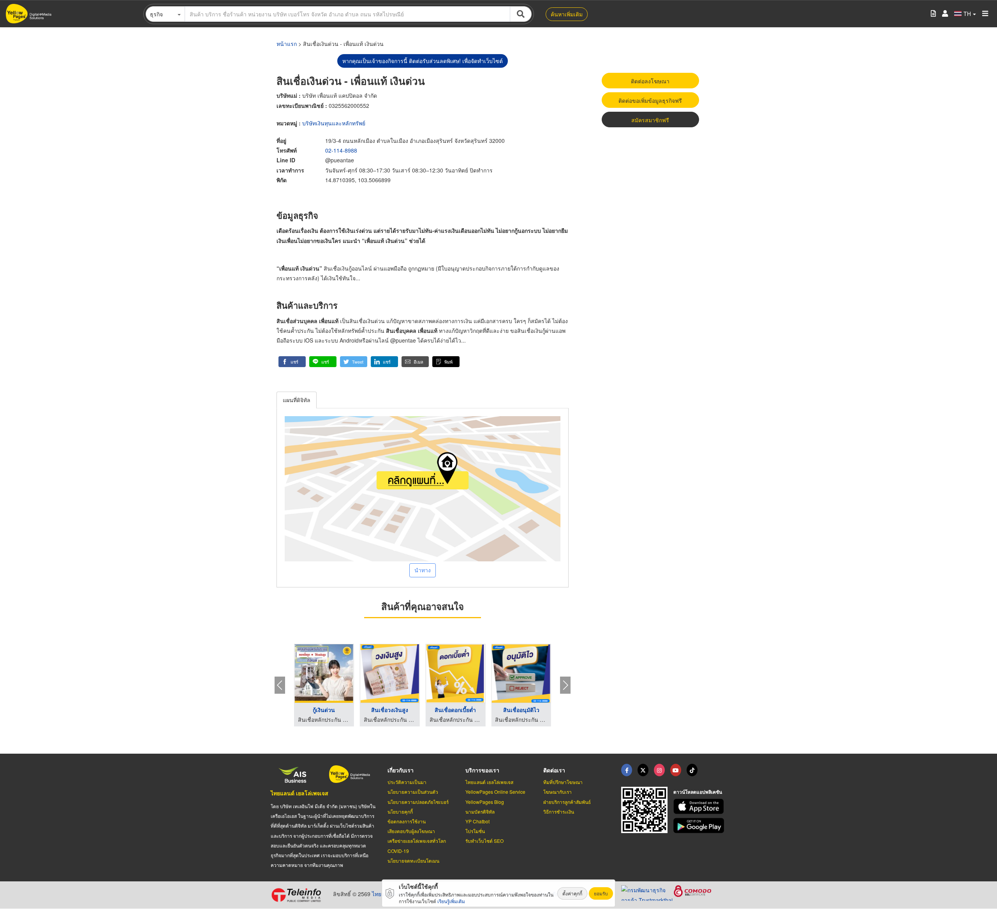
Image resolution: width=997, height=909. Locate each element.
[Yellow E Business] (626, 770)
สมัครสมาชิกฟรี (650, 120)
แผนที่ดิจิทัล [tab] (296, 400)
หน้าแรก (287, 43)
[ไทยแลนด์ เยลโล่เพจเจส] (643, 770)
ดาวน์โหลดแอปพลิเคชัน (697, 791)
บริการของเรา (482, 770)
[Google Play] (699, 825)
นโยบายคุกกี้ (400, 811)
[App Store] (699, 806)
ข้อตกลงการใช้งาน (407, 821)
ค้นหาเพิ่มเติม (567, 14)
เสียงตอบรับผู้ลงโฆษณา (411, 831)
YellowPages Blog (484, 801)
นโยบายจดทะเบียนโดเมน (413, 860)
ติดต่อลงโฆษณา (650, 81)
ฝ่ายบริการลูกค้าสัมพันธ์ (567, 801)
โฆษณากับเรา (557, 791)
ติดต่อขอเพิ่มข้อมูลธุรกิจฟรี (650, 100)
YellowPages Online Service (495, 791)
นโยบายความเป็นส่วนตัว (413, 791)
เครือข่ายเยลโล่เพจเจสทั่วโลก (417, 840)
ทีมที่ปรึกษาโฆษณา (563, 782)
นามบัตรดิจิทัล (480, 811)
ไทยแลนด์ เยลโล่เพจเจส (299, 793)
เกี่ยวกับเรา (401, 770)
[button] (292, 361)
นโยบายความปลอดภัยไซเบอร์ (418, 801)
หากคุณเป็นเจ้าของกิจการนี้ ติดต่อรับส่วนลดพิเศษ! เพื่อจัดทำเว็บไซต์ (422, 61)
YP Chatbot (477, 821)
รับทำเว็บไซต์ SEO (484, 840)
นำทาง (422, 570)
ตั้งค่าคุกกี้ (572, 893)
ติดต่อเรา (554, 770)
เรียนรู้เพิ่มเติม (451, 901)
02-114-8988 (341, 150)
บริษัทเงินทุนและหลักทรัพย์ (333, 123)
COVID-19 (398, 850)
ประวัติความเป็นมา (407, 782)
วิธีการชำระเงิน (558, 811)
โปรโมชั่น (475, 831)
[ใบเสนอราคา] (933, 14)
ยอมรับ (601, 893)
